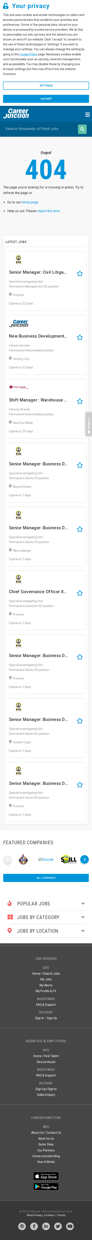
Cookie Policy (28, 54)
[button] (87, 438)
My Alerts (46, 985)
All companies (46, 877)
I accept (46, 98)
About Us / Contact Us (46, 1132)
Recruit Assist (46, 1062)
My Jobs (46, 979)
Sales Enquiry (46, 1094)
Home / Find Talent (46, 1056)
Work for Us (46, 1138)
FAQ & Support (46, 1004)
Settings (46, 85)
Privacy (38, 1215)
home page (30, 202)
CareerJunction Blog (46, 1156)
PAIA (30, 1215)
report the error (48, 211)
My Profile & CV (46, 991)
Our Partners (46, 1150)
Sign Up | (41, 1089)
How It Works (46, 1162)
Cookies (49, 1215)
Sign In (39, 1018)
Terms (61, 1215)
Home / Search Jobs (46, 973)
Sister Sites (46, 1144)
